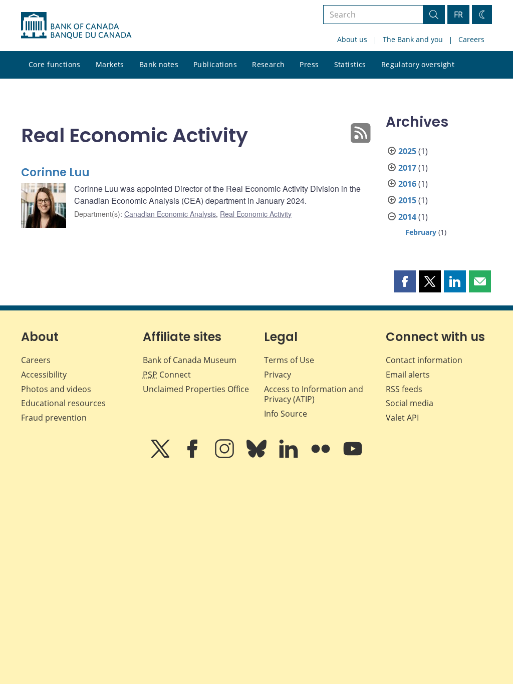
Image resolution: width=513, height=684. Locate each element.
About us (352, 39)
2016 (407, 183)
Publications (215, 64)
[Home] (76, 25)
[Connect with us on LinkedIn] (290, 455)
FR (458, 14)
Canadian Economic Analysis (170, 214)
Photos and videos (56, 389)
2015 (407, 200)
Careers (471, 39)
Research (268, 64)
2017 (407, 167)
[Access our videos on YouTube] (353, 455)
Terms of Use (289, 360)
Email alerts (408, 374)
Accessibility (44, 374)
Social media (409, 403)
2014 (407, 216)
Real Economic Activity (256, 214)
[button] (405, 281)
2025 (407, 151)
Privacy (277, 374)
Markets (110, 64)
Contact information (424, 360)
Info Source (285, 413)
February (420, 232)
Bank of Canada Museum (189, 360)
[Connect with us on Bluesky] (257, 455)
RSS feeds (404, 389)
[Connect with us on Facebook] (193, 455)
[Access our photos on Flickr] (322, 455)
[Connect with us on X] (161, 455)
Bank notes (158, 64)
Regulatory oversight (417, 64)
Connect (167, 374)
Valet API (402, 417)
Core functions (55, 64)
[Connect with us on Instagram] (225, 455)
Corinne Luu (55, 172)
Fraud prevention (54, 417)
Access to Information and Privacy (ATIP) (313, 394)
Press (309, 64)
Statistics (350, 64)
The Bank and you (413, 39)
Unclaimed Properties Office (196, 389)
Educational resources (63, 403)
